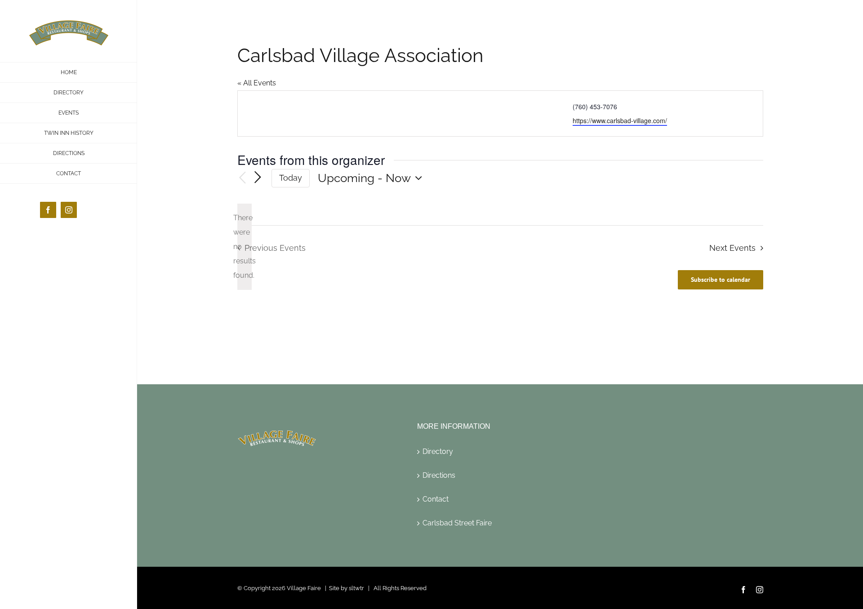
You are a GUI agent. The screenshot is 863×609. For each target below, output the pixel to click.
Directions (439, 475)
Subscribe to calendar (720, 280)
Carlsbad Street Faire (457, 523)
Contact (436, 499)
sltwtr (356, 588)
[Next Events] (258, 178)
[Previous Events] (242, 178)
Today (290, 177)
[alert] (244, 247)
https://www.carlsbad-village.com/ (620, 120)
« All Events (256, 83)
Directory (438, 451)
